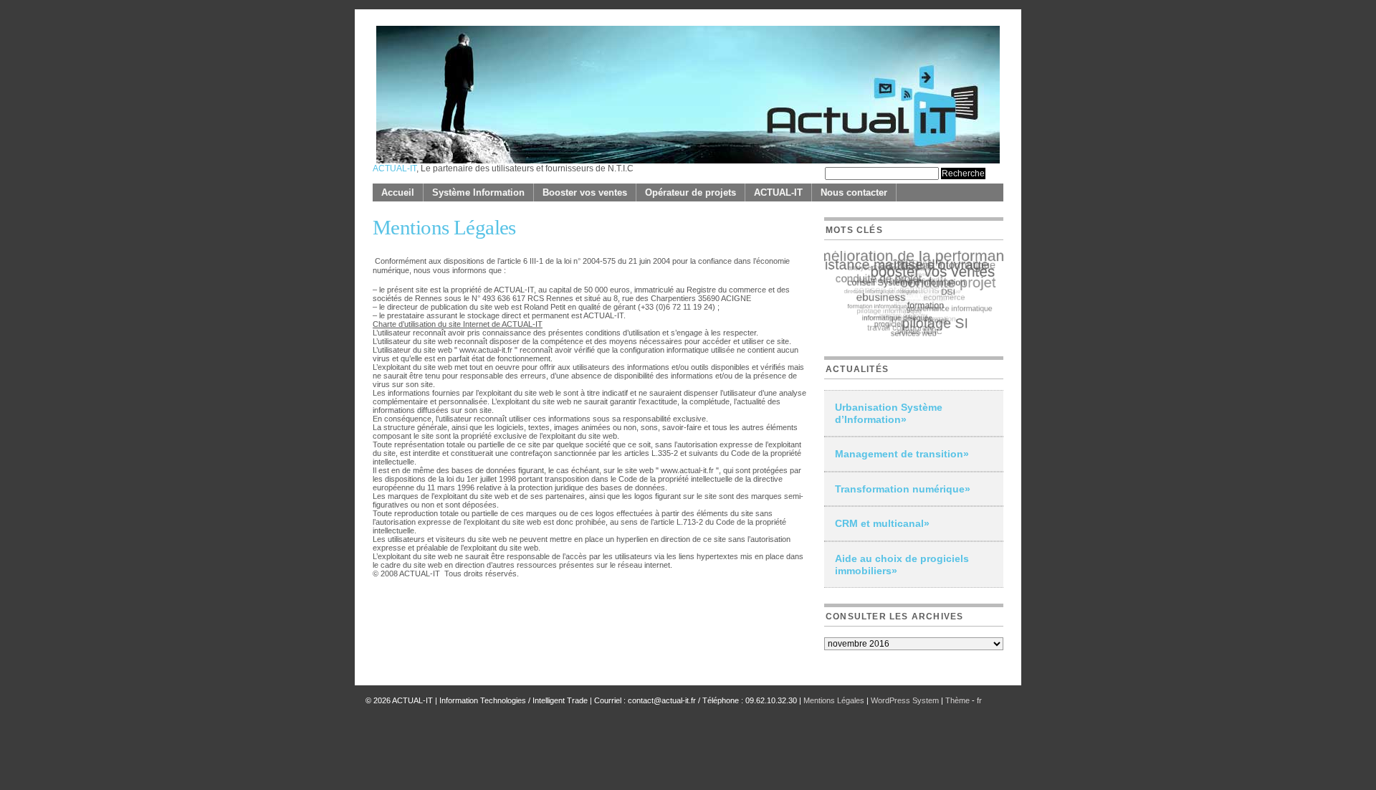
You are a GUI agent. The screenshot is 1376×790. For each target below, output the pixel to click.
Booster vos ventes (585, 192)
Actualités (857, 369)
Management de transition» (902, 454)
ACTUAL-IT (394, 168)
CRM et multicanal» (882, 523)
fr (979, 700)
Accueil (397, 192)
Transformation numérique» (902, 489)
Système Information (478, 192)
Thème (958, 700)
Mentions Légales (833, 700)
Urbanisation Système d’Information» (888, 413)
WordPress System (905, 700)
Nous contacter (854, 192)
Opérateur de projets (690, 192)
